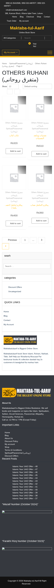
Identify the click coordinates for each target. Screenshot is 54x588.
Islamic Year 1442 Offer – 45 (25, 475)
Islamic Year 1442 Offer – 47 (25, 469)
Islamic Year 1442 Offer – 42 (25, 484)
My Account (10, 52)
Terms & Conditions (13, 450)
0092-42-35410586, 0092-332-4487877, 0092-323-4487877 (24, 4)
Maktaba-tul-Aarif (27, 28)
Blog (21, 17)
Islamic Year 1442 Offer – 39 (25, 493)
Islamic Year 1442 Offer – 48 (25, 466)
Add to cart (15, 151)
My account (24, 21)
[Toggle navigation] (50, 52)
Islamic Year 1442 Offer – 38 (25, 495)
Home (14, 17)
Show (4, 86)
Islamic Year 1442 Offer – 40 (25, 490)
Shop (39, 17)
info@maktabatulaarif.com (16, 10)
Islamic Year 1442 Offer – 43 (25, 481)
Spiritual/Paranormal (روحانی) (21, 63)
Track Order (11, 21)
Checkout (30, 17)
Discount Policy (11, 441)
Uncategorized (14, 291)
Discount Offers (15, 287)
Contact (47, 17)
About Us (9, 438)
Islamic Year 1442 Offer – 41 (25, 487)
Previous (12, 240)
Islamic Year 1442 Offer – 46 (25, 472)
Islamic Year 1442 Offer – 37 (25, 498)
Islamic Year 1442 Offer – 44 (25, 478)
